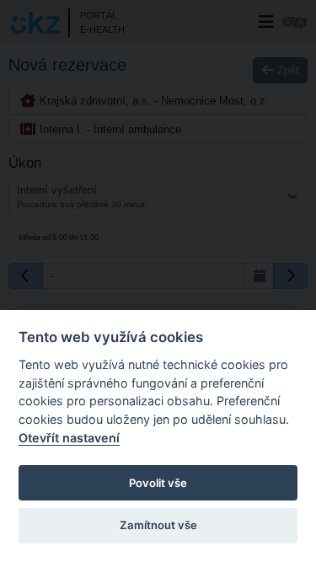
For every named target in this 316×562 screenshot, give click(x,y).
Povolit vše (158, 483)
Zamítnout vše (158, 525)
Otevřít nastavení (69, 438)
